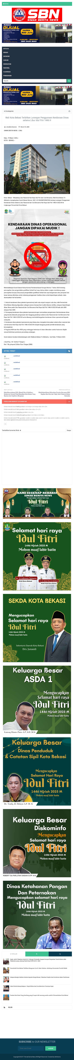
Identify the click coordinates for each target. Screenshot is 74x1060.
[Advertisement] (37, 1023)
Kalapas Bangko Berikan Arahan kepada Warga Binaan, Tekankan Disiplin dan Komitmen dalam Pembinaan (39, 977)
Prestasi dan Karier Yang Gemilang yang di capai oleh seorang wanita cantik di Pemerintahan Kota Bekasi (39, 995)
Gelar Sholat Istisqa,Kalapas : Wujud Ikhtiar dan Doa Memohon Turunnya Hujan (31, 986)
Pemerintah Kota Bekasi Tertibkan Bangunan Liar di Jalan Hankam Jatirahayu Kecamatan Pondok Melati (38, 968)
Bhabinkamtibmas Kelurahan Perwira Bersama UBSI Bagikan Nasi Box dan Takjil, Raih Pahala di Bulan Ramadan (54, 394)
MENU (7, 4)
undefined (16, 356)
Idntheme (58, 1057)
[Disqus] (37, 458)
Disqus (69, 430)
